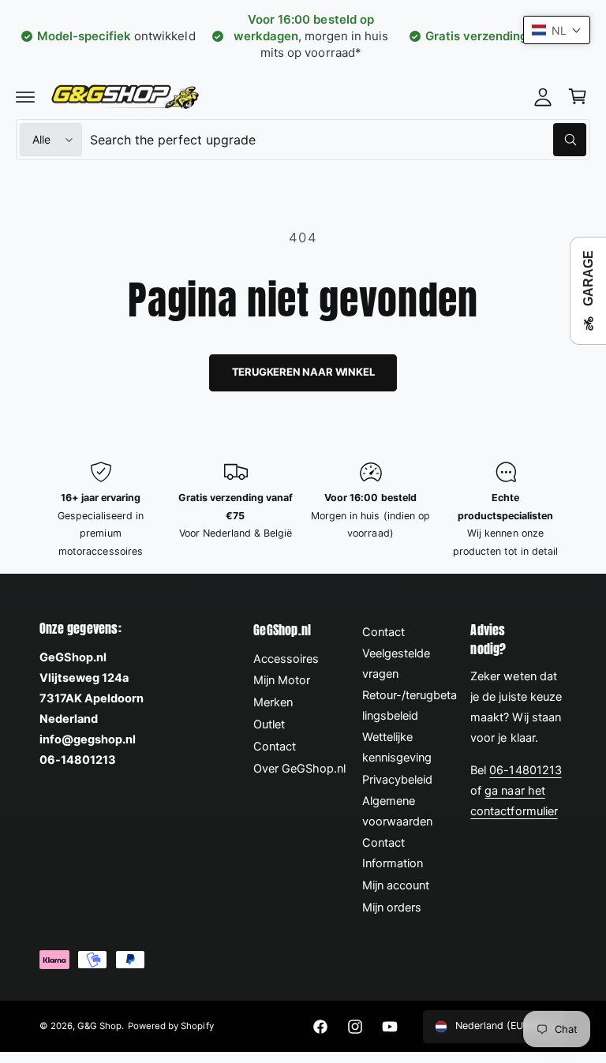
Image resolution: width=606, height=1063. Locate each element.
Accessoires (286, 659)
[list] (303, 510)
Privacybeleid (397, 780)
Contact (274, 746)
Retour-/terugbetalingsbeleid (409, 705)
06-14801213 (525, 770)
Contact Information (392, 853)
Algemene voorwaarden (397, 811)
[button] (25, 96)
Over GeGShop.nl (299, 769)
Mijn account (395, 885)
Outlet (269, 724)
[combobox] (338, 139)
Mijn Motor (281, 680)
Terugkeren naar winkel (303, 371)
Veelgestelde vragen (396, 663)
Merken (273, 702)
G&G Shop (99, 1025)
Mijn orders (391, 907)
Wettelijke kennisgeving (397, 747)
